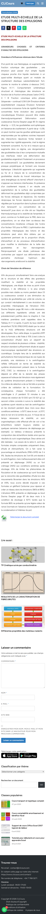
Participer (30, 3)
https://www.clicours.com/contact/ (16, 874)
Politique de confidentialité (17, 904)
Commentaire (8, 661)
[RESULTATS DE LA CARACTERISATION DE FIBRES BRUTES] (23, 582)
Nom (4, 693)
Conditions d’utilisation (15, 907)
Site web (5, 715)
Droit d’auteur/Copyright (16, 902)
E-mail (5, 704)
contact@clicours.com (19, 868)
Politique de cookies (14, 910)
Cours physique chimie (9, 12)
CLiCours (7, 3)
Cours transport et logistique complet (28, 801)
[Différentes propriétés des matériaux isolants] (23, 616)
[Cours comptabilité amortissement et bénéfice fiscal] (5, 813)
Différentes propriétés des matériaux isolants (21, 631)
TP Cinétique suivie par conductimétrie (18, 565)
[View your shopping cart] (21, 4)
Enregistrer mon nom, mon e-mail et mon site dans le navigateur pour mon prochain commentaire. (22, 731)
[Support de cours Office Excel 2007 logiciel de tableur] (5, 826)
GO (41, 785)
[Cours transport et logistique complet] (5, 801)
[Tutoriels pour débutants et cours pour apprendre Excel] (5, 838)
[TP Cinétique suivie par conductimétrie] (23, 554)
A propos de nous (32, 910)
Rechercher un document (12, 780)
